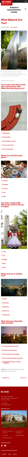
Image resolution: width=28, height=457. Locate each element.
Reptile (5, 259)
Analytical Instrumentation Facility (14, 9)
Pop (4, 192)
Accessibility (4, 454)
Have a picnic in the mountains (11, 354)
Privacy (9, 454)
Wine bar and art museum (10, 350)
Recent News (21, 369)
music (9, 371)
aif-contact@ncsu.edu (6, 404)
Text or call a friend (8, 145)
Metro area (6, 310)
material (6, 371)
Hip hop (5, 180)
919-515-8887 (4, 403)
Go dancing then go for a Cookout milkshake (12, 362)
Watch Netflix (6, 137)
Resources (15, 454)
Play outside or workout (9, 141)
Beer (4, 263)
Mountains (6, 302)
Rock (4, 196)
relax (12, 371)
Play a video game (8, 149)
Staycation (6, 306)
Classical (5, 184)
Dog (4, 251)
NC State (13, 369)
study (15, 371)
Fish (4, 267)
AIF (10, 369)
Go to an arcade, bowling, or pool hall (13, 358)
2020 (8, 369)
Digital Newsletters (20, 435)
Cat (4, 255)
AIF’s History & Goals (7, 437)
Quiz (17, 369)
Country (5, 188)
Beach (5, 298)
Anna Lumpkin (14, 27)
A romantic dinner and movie (10, 346)
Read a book (6, 133)
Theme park (6, 314)
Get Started (5, 435)
